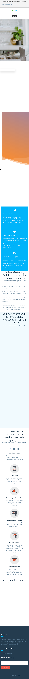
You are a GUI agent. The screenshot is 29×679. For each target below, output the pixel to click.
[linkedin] (21, 4)
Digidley (18, 675)
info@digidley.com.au (7, 4)
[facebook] (18, 4)
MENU (14, 16)
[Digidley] (14, 10)
